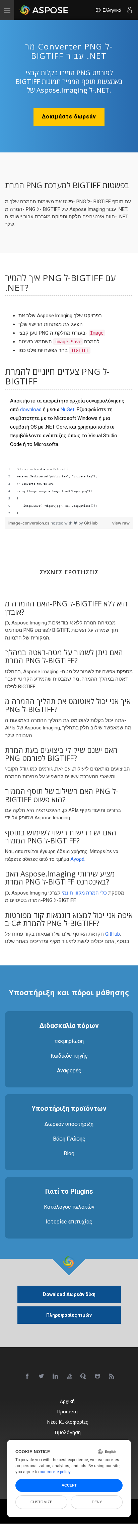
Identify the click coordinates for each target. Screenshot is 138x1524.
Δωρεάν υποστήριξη (69, 1124)
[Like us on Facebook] (27, 1376)
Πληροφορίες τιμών (69, 1315)
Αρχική (67, 1401)
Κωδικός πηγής (69, 1056)
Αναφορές (69, 1070)
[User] (129, 10)
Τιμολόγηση (67, 1432)
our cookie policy (55, 1472)
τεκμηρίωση (69, 1041)
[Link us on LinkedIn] (55, 1376)
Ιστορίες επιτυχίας (69, 1221)
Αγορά (77, 859)
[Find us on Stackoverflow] (69, 1376)
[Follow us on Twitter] (41, 1376)
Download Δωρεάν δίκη (69, 1294)
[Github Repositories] (97, 1376)
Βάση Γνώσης (69, 1139)
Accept (69, 1485)
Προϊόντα (67, 1411)
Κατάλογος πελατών (69, 1207)
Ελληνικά (111, 10)
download (31, 409)
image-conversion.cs (29, 522)
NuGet (67, 409)
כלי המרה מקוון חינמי (84, 893)
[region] (69, 491)
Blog (69, 1153)
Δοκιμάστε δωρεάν (69, 116)
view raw (121, 522)
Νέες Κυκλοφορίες (67, 1422)
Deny (97, 1502)
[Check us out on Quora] (83, 1376)
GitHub (91, 522)
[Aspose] (44, 10)
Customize (41, 1502)
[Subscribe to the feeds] (112, 1376)
